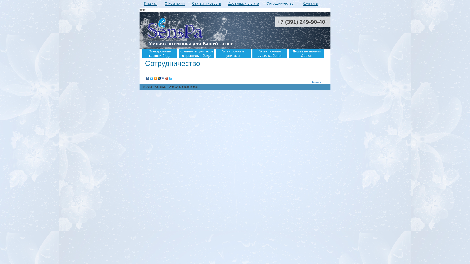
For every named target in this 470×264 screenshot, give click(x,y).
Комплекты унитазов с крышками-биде (197, 53)
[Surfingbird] (171, 78)
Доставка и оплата (243, 3)
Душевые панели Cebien (307, 53)
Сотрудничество (280, 3)
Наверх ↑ (318, 82)
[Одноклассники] (155, 78)
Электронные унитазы (233, 53)
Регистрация (322, 47)
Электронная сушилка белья (270, 53)
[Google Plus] (167, 78)
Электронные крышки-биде (160, 53)
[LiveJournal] (163, 78)
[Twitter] (151, 78)
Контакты (310, 3)
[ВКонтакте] (148, 78)
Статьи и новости (206, 3)
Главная (150, 3)
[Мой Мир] (159, 78)
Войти (326, 43)
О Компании (175, 3)
